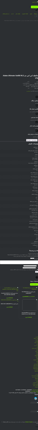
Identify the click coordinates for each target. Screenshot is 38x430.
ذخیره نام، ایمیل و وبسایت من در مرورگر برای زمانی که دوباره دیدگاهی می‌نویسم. (23, 269)
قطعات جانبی (18, 13)
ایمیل (37, 267)
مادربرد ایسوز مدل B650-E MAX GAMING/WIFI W (9, 303)
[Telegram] (37, 328)
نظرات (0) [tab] (28, 140)
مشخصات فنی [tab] (34, 140)
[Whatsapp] (37, 325)
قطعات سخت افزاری (33, 20)
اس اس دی (22, 20)
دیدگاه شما (36, 259)
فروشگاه (35, 13)
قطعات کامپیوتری (25, 13)
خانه (37, 20)
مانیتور (31, 13)
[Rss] (37, 334)
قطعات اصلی (27, 20)
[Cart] (36, 16)
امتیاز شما (36, 258)
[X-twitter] (37, 331)
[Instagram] (37, 322)
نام (37, 265)
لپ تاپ (12, 13)
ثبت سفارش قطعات (5, 13)
